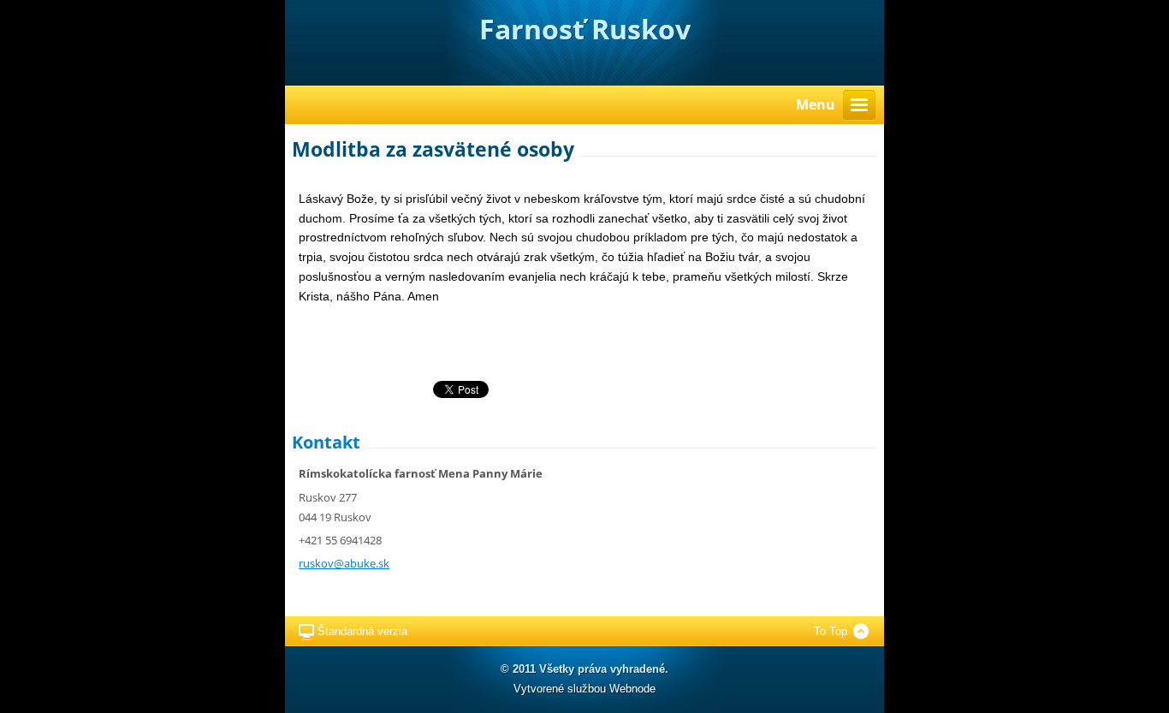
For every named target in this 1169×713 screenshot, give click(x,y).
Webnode (632, 688)
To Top (830, 631)
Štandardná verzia (362, 631)
